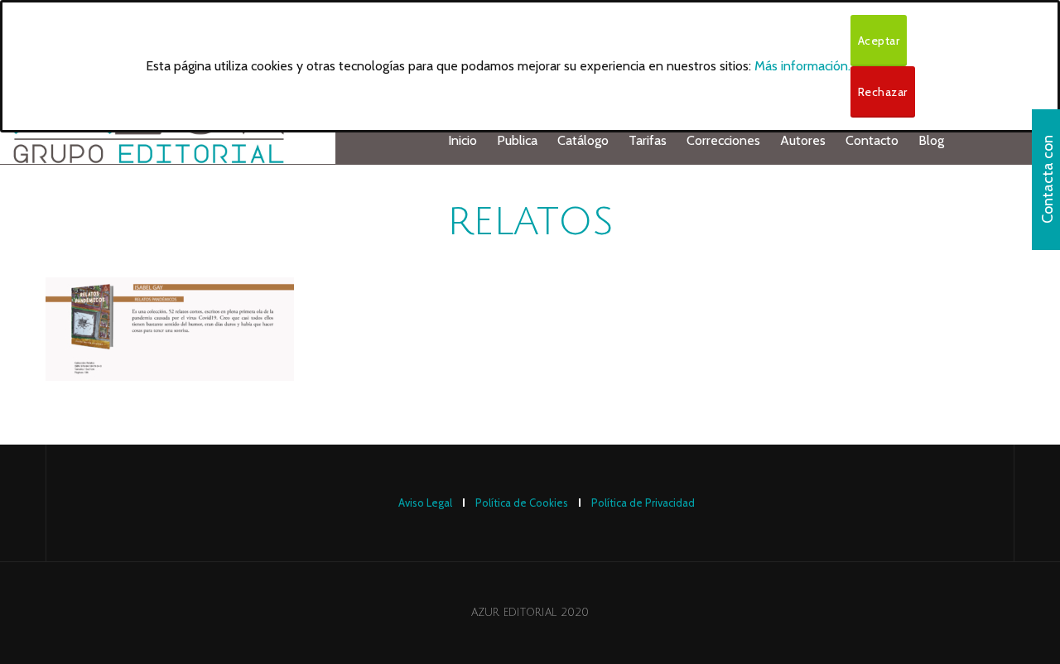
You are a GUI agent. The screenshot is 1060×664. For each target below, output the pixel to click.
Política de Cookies (521, 502)
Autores (803, 140)
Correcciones (723, 140)
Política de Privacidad (643, 502)
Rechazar (883, 91)
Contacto (872, 140)
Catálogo (583, 140)
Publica (517, 140)
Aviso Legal (425, 502)
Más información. (802, 66)
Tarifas (648, 140)
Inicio (462, 140)
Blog (931, 140)
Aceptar (879, 40)
